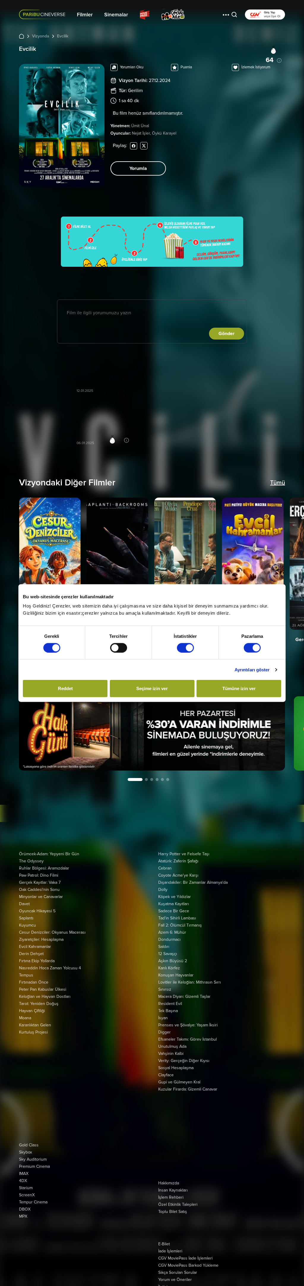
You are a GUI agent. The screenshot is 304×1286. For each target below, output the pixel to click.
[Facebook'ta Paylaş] (133, 145)
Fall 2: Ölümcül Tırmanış (180, 925)
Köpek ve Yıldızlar (174, 896)
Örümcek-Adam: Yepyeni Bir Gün (49, 853)
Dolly (162, 889)
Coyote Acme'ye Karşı (178, 875)
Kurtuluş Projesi (33, 1032)
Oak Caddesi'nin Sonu (39, 889)
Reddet (65, 688)
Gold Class (29, 1145)
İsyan (163, 1017)
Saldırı (163, 946)
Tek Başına (168, 1010)
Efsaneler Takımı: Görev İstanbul (187, 1039)
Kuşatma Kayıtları (173, 903)
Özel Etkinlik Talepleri (177, 1204)
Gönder (226, 334)
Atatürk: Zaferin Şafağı (178, 861)
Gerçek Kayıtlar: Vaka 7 (40, 882)
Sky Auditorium (33, 1159)
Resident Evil (170, 1003)
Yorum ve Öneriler (175, 1279)
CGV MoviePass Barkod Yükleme (188, 1265)
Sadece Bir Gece (173, 910)
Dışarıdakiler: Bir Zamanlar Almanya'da (193, 882)
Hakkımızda (168, 1183)
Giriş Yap (269, 12)
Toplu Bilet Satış (172, 1211)
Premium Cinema (34, 1166)
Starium (26, 1187)
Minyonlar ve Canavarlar (41, 896)
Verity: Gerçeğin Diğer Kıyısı (183, 1060)
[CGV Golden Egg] (203, 14)
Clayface (166, 1074)
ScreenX (27, 1194)
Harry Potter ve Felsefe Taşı (183, 853)
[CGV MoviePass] (144, 14)
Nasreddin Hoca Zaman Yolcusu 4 (50, 968)
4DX (23, 1180)
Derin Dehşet (31, 953)
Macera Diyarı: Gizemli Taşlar (184, 996)
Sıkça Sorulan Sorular (177, 1272)
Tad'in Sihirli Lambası (177, 918)
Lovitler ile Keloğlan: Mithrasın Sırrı (189, 982)
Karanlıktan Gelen (35, 1025)
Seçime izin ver (152, 688)
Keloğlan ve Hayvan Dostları (44, 996)
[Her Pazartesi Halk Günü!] (152, 733)
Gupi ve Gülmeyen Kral (179, 1082)
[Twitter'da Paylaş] (144, 145)
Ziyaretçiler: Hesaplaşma (41, 939)
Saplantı (26, 918)
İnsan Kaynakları (173, 1190)
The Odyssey (31, 861)
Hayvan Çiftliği (32, 1010)
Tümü (277, 482)
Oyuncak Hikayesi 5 (37, 910)
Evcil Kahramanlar (35, 946)
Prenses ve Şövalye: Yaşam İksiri (188, 1025)
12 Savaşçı (167, 953)
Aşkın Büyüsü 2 (172, 960)
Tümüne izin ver (239, 688)
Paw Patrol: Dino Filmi (38, 875)
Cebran (165, 868)
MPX (23, 1216)
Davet (24, 903)
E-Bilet (164, 1243)
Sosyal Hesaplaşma (176, 1067)
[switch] (118, 647)
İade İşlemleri (170, 1251)
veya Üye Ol (272, 16)
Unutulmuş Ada (172, 1046)
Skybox (25, 1152)
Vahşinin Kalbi (170, 1053)
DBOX (25, 1209)
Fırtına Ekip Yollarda (37, 960)
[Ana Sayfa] (21, 36)
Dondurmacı (169, 939)
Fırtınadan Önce (33, 982)
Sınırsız (164, 989)
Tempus (26, 975)
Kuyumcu (27, 925)
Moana (25, 1017)
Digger (164, 1032)
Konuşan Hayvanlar (176, 975)
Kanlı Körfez (169, 968)
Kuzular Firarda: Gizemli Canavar (187, 1089)
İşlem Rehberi (170, 1197)
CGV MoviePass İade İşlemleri (185, 1258)
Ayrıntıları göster (252, 669)
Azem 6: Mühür (172, 932)
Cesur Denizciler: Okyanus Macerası (52, 932)
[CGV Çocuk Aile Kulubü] (173, 15)
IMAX (23, 1173)
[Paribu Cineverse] (43, 15)
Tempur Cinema (33, 1202)
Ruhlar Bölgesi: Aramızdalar (44, 868)
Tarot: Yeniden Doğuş (38, 1003)
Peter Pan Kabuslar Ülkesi (42, 989)
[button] (226, 14)
